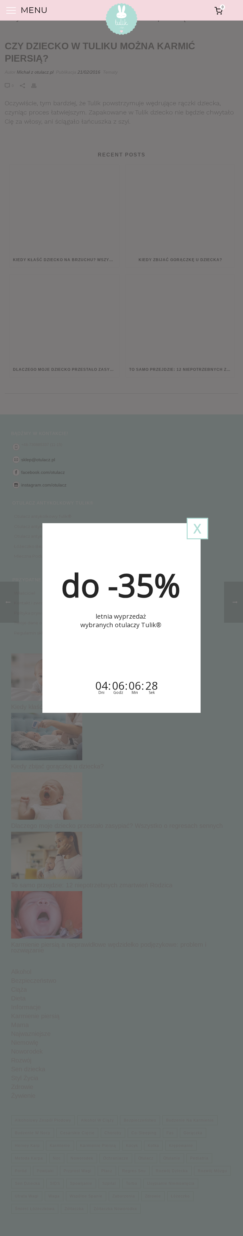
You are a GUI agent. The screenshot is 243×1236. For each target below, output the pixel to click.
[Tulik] (121, 20)
